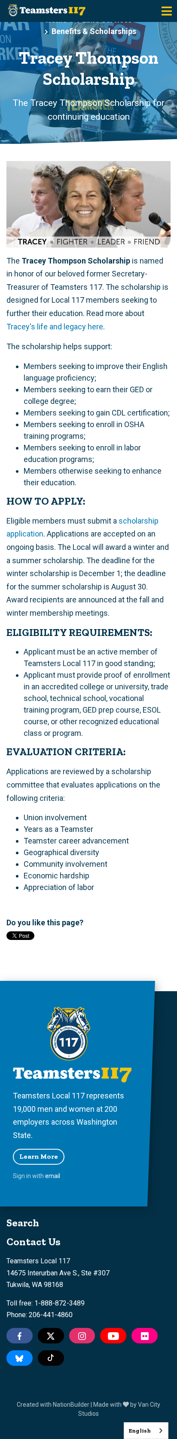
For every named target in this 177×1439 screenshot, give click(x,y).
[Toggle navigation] (166, 11)
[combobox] (146, 1430)
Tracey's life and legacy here (54, 326)
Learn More (38, 1156)
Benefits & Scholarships (94, 31)
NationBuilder (71, 1404)
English (139, 1430)
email (52, 1175)
